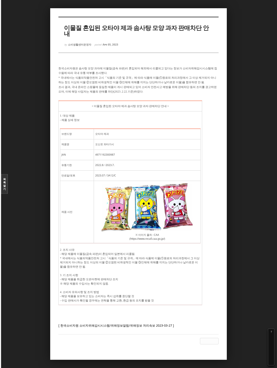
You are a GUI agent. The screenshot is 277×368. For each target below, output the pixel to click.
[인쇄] (271, 362)
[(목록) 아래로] (271, 356)
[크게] (271, 338)
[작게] (271, 344)
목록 (4, 184)
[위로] (271, 350)
